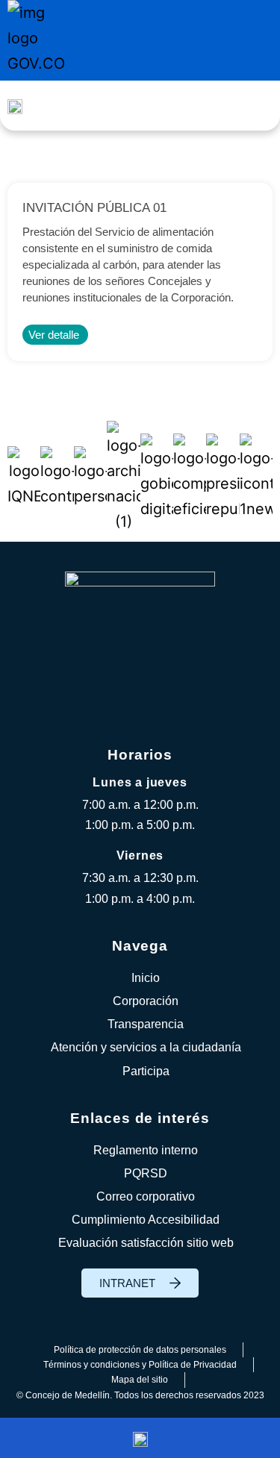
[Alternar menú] (253, 106)
